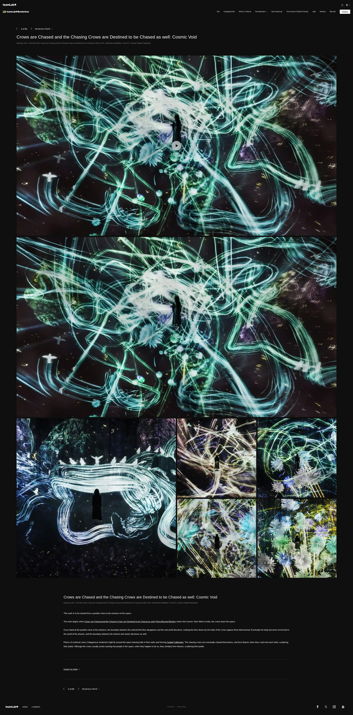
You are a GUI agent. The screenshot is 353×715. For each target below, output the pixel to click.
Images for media (70, 669)
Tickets (345, 12)
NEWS (25, 707)
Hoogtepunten (229, 12)
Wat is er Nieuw (245, 12)
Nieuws (323, 12)
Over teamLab (276, 12)
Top (218, 12)
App (314, 12)
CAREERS (36, 707)
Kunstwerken (260, 12)
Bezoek (333, 12)
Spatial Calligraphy (175, 642)
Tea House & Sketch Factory (297, 12)
